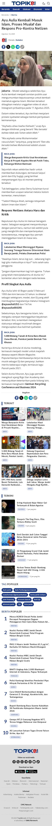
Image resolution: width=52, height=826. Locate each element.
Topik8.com (21, 818)
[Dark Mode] (44, 3)
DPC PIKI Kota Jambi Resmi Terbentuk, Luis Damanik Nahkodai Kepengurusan (12, 484)
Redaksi (19, 40)
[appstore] (20, 772)
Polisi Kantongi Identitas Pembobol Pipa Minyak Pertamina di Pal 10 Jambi (29, 682)
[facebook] (14, 761)
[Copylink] (22, 47)
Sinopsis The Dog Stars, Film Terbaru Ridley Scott (30, 520)
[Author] (4, 40)
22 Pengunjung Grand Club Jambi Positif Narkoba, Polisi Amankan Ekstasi (33, 553)
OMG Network (32, 820)
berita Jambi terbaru (38, 595)
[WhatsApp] (13, 47)
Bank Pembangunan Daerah (25, 590)
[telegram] (26, 761)
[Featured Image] (26, 85)
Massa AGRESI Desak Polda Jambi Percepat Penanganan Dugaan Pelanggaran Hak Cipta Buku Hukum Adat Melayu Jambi (30, 621)
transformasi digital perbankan (15, 595)
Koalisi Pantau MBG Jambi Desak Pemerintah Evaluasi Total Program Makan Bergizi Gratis (27, 633)
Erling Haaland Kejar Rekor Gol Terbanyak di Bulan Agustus (32, 504)
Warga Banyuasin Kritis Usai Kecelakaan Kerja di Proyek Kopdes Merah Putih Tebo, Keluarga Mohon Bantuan (26, 160)
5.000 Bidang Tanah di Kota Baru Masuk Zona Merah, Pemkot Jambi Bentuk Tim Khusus (25, 339)
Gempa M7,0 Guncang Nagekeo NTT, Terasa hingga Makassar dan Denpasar (28, 721)
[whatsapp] (22, 761)
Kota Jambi (28, 604)
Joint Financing (8, 599)
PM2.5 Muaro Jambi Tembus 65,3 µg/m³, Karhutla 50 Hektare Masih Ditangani (29, 645)
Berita (14, 15)
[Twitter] (8, 47)
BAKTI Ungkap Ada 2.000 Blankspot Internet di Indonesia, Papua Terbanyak (28, 671)
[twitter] (18, 761)
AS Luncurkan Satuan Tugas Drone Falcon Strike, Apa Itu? (29, 732)
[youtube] (34, 761)
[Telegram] (18, 47)
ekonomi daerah (24, 599)
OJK (19, 604)
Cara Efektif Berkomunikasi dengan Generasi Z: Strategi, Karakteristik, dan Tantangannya (28, 694)
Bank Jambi (7, 590)
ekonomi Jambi (8, 604)
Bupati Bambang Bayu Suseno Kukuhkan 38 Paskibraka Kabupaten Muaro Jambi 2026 (29, 708)
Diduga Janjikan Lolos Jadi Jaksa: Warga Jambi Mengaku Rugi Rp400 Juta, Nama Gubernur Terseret (38, 485)
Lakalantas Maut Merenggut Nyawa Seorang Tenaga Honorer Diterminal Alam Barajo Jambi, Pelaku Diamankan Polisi (27, 250)
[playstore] (31, 772)
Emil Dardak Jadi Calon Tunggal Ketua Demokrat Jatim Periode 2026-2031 (32, 537)
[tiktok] (38, 761)
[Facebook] (4, 47)
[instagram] (30, 761)
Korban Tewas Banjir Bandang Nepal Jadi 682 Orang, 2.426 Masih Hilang (31, 570)
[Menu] (4, 3)
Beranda (5, 15)
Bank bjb (37, 599)
